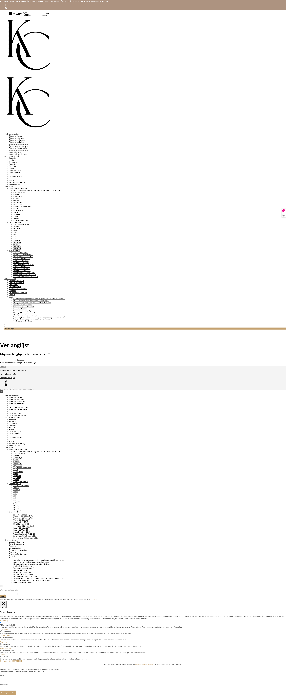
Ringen (11, 168)
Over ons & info (10, 279)
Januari (16, 226)
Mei (14, 234)
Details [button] (95, 599)
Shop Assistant (14, 184)
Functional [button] (4, 629)
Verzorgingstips (15, 287)
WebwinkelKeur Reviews (144, 664)
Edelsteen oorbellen (16, 142)
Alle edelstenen (19, 192)
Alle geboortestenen (21, 224)
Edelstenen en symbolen (18, 188)
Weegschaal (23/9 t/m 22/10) (24, 273)
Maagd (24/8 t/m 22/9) (21, 271)
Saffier (15, 212)
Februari (16, 228)
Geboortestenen (15, 222)
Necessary (7, 623)
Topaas (16, 218)
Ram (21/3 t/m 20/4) (20, 261)
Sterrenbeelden (14, 250)
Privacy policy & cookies (18, 293)
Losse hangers (14, 172)
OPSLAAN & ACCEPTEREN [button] (11, 661)
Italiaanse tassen (15, 176)
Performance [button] (5, 635)
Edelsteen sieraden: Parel (22, 321)
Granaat (16, 200)
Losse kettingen (15, 152)
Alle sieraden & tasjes (12, 156)
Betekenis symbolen (20, 220)
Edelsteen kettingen (16, 138)
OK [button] (102, 599)
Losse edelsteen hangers (18, 154)
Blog (11, 297)
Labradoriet (17, 202)
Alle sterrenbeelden (20, 252)
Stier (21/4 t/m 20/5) (21, 263)
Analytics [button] (3, 642)
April (15, 232)
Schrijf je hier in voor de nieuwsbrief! (13, 370)
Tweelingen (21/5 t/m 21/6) (23, 265)
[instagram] (5, 9)
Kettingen (12, 160)
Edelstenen (8, 186)
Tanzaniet (17, 214)
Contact (12, 295)
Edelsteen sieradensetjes (18, 148)
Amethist (16, 194)
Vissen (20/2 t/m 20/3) (21, 259)
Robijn (15, 208)
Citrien (16, 198)
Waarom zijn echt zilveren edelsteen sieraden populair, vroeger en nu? (39, 317)
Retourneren (13, 285)
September (17, 242)
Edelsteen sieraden (11, 134)
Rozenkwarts (18, 210)
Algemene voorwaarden (18, 289)
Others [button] (2, 654)
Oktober (16, 244)
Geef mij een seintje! (8, 693)
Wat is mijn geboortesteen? (23, 307)
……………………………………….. (18, 144)
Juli (14, 238)
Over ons (12, 291)
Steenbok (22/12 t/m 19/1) (23, 255)
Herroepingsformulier (8, 374)
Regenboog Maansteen (22, 206)
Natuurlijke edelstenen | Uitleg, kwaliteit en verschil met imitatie (37, 190)
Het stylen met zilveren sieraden (25, 315)
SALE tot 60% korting (17, 182)
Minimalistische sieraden (22, 305)
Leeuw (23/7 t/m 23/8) (21, 269)
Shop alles (12, 158)
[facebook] (5, 6)
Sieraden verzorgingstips (22, 311)
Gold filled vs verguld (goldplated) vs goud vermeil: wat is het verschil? (39, 299)
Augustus (16, 240)
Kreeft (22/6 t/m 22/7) (21, 267)
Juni (14, 236)
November (17, 246)
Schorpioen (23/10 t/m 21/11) (24, 275)
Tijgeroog (17, 216)
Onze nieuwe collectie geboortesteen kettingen (31, 301)
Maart (15, 230)
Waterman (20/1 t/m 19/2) (23, 257)
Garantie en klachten (16, 283)
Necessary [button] (4, 621)
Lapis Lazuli (17, 204)
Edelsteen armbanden (17, 140)
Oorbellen (12, 164)
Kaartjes (12, 180)
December (17, 248)
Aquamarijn (17, 196)
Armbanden (13, 162)
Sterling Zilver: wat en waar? (24, 313)
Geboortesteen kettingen (18, 146)
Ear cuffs (12, 166)
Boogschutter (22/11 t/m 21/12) (25, 277)
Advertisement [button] (5, 648)
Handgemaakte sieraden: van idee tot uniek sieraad (32, 303)
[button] (4, 324)
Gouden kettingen (20, 309)
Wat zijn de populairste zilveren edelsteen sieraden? (32, 319)
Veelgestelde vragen (16, 281)
